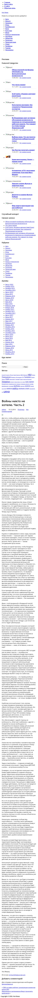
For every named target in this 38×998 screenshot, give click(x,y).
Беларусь (13, 377)
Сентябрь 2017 (10, 313)
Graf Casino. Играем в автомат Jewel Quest (23, 95)
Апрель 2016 (9, 342)
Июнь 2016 (9, 338)
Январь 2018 (9, 308)
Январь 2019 (9, 298)
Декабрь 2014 (10, 352)
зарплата (22, 386)
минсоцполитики (27, 379)
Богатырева (19, 377)
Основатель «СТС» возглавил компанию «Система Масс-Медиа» (23, 172)
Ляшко (3, 379)
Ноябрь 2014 (9, 354)
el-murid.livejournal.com (17, 975)
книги (23, 382)
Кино (7, 29)
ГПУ (23, 377)
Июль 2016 (9, 336)
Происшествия (10, 42)
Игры (7, 25)
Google (3, 375)
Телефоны (8, 46)
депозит (12, 382)
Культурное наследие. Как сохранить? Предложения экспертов (22, 107)
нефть (15, 388)
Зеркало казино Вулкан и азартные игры (22, 185)
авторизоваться (7, 984)
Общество (9, 38)
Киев (15, 375)
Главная (7, 2)
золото (27, 386)
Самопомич (12, 379)
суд (2, 392)
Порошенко (6, 377)
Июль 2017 (9, 317)
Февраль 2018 (10, 306)
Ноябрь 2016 (9, 329)
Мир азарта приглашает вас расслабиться (23, 207)
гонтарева (11, 386)
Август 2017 (9, 315)
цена (7, 391)
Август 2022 (9, 284)
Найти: (4, 367)
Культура (8, 31)
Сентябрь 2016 (10, 333)
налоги (9, 388)
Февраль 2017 (10, 323)
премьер (18, 384)
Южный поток (5, 384)
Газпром (27, 377)
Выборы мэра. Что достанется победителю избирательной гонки (23, 139)
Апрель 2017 (9, 319)
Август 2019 (9, 292)
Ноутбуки (8, 36)
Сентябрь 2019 (10, 290)
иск (21, 382)
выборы (17, 386)
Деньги (8, 21)
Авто (7, 19)
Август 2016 (9, 334)
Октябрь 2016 (10, 331)
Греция (32, 377)
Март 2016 (8, 344)
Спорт (7, 44)
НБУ (30, 374)
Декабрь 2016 (10, 327)
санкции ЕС (32, 388)
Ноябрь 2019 (9, 286)
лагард (32, 386)
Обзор (33, 375)
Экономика (9, 50)
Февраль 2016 (10, 346)
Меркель (25, 375)
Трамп (21, 379)
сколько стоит (23, 388)
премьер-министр (25, 384)
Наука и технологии (12, 35)
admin (4, 410)
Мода (7, 33)
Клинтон (18, 375)
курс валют (29, 382)
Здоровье (8, 23)
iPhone (11, 375)
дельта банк (17, 382)
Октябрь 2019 (10, 288)
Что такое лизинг (19, 85)
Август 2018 (9, 300)
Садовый (17, 379)
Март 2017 (8, 321)
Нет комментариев (25, 78)
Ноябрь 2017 (9, 309)
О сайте (7, 6)
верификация (5, 386)
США (7, 379)
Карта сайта (8, 4)
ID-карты (7, 375)
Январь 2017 (9, 325)
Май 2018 (8, 302)
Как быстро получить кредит (23, 150)
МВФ (22, 375)
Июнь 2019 (9, 294)
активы (31, 384)
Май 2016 (8, 340)
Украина (6, 381)
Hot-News (5, 12)
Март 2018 (8, 304)
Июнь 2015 (9, 350)
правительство (12, 384)
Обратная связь (9, 8)
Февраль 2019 (10, 296)
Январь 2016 (9, 348)
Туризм (8, 48)
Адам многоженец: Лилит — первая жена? (23, 160)
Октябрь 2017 (10, 311)
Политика (8, 40)
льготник (4, 388)
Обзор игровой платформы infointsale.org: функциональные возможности (23, 73)
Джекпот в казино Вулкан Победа (22, 196)
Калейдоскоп (10, 27)
